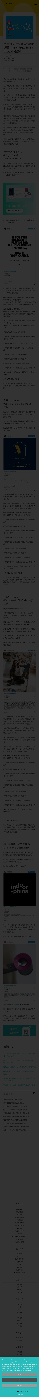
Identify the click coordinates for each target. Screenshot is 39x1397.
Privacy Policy (19, 1394)
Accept (19, 1380)
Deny (20, 1374)
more (19, 1385)
